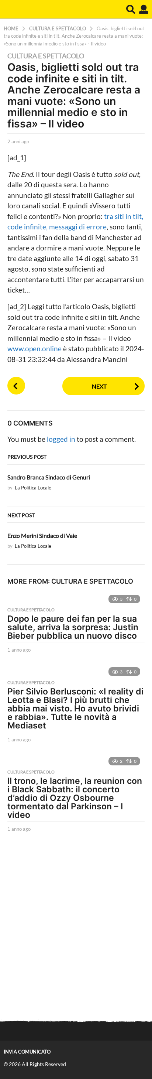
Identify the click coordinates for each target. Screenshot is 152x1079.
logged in (61, 439)
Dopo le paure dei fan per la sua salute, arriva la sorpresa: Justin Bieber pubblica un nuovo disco (72, 627)
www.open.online (35, 348)
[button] (130, 9)
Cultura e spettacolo (45, 55)
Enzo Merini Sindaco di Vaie (42, 535)
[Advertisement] (76, 927)
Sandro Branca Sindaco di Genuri (48, 477)
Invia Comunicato (27, 1052)
